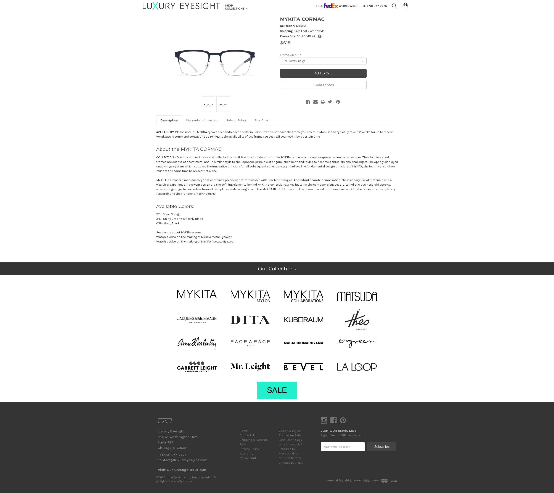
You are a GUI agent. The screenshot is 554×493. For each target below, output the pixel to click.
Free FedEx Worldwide (309, 31)
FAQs (243, 444)
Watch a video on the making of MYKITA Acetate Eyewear (195, 241)
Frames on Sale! (290, 435)
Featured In (287, 449)
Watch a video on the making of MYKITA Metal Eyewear (194, 237)
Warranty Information (202, 120)
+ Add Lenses (323, 85)
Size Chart (262, 120)
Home (244, 431)
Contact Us (248, 435)
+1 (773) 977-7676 (374, 6)
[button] (197, 294)
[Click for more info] (319, 36)
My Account (248, 458)
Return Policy (236, 120)
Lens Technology (290, 440)
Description (169, 120)
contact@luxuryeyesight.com (182, 460)
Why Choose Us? (290, 444)
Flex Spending (288, 453)
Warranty (246, 453)
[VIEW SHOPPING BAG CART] (405, 6)
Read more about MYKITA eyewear (179, 232)
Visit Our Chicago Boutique (182, 470)
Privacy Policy (249, 449)
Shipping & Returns (254, 440)
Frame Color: (290, 54)
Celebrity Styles (290, 431)
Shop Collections (235, 7)
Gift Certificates (290, 458)
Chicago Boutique (291, 462)
